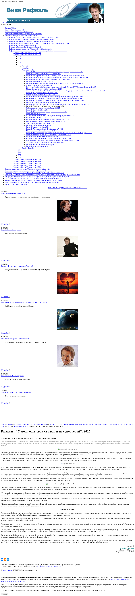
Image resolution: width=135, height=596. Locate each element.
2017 (19, 60)
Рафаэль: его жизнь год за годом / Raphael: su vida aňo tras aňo (31, 41)
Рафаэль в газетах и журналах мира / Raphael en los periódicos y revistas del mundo (38, 51)
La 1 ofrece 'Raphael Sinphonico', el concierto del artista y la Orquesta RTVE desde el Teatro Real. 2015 (61, 87)
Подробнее (5, 224)
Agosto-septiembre (28, 70)
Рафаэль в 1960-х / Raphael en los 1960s (27, 167)
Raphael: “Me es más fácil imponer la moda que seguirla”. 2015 (47, 119)
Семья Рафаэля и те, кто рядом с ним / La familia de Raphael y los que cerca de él (33, 178)
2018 (19, 58)
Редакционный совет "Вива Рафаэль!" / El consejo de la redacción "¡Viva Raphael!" (34, 180)
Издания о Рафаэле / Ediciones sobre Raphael (25, 47)
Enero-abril (25, 66)
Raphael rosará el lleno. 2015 (36, 114)
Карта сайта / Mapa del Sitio (15, 30)
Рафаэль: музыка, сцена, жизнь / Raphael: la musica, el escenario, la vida (34, 37)
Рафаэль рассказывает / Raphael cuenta (22, 45)
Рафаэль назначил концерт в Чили (13, 193)
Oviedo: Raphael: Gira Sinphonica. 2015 (39, 85)
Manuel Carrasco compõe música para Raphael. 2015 (44, 89)
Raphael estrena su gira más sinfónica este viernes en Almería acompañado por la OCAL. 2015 (57, 77)
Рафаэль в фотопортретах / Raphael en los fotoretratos (23, 34)
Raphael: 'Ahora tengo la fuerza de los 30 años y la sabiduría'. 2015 (48, 135)
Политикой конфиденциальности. (49, 566)
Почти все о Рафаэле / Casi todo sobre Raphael (21, 36)
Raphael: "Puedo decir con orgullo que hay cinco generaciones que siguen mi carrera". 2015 (57, 96)
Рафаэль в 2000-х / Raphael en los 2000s (27, 159)
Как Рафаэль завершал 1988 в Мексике (15, 339)
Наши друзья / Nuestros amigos (16, 184)
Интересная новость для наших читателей (16, 392)
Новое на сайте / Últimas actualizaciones (19, 32)
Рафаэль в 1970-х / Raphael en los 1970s (27, 165)
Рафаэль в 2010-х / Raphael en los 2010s (27, 55)
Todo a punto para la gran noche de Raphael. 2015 (43, 108)
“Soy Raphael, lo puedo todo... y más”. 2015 (41, 123)
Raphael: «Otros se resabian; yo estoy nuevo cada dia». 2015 (46, 112)
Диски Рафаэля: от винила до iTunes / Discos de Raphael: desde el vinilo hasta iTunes (34, 173)
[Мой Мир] (8, 559)
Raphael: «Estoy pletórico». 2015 (37, 110)
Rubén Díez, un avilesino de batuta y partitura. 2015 (43, 102)
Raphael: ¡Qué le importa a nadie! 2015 (39, 125)
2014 (19, 150)
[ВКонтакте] (2, 559)
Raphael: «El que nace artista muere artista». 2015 (42, 136)
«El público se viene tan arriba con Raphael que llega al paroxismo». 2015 (51, 116)
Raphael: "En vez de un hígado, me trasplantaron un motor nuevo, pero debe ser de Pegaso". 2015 (59, 133)
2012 (19, 154)
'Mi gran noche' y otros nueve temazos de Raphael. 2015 (45, 142)
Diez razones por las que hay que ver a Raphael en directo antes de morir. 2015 (52, 140)
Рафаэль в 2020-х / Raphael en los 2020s (27, 53)
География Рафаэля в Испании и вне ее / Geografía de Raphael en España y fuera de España (37, 176)
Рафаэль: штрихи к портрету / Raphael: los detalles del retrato (30, 49)
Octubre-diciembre (28, 148)
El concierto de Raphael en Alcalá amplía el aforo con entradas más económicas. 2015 (54, 98)
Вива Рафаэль (7, 570)
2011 (19, 156)
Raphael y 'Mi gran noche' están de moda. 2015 (42, 93)
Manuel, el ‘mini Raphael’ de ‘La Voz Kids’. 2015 (43, 95)
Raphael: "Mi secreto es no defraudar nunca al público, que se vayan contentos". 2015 (54, 72)
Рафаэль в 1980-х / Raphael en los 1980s (27, 163)
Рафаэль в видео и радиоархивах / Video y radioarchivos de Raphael (28, 171)
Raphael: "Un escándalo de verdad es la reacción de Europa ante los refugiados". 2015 (55, 100)
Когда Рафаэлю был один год (11, 230)
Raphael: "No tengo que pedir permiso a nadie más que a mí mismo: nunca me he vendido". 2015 (58, 104)
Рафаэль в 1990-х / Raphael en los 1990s (27, 161)
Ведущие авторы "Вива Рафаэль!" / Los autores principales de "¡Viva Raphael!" (32, 182)
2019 (19, 56)
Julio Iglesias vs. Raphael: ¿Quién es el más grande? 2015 (45, 121)
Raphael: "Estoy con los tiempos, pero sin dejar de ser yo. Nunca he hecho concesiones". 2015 (57, 83)
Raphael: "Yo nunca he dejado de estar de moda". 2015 (44, 129)
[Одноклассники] (5, 559)
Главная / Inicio (10, 28)
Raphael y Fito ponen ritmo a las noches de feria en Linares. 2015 (48, 79)
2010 (19, 157)
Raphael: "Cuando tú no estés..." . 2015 (39, 81)
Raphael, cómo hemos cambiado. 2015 (39, 146)
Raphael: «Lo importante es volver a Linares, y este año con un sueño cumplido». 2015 (55, 76)
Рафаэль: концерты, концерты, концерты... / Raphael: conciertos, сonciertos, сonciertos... (40, 43)
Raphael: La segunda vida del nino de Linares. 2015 (43, 74)
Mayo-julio (25, 68)
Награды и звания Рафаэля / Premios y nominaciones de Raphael (31, 39)
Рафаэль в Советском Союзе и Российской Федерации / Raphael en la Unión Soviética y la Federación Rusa (42, 175)
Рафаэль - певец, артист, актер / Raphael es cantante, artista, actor (27, 169)
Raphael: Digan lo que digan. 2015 (37, 127)
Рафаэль (4, 22)
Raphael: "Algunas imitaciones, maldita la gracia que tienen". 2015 (48, 138)
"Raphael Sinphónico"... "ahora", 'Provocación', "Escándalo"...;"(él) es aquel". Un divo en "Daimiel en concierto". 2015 (66, 91)
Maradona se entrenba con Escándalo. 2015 (40, 131)
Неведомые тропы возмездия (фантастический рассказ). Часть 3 (24, 302)
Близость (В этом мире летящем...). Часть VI (17, 266)
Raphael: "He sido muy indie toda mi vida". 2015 (42, 144)
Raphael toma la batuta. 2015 (36, 117)
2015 (19, 64)
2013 (19, 152)
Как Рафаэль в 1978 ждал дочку (12, 376)
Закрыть (4, 594)
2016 (19, 62)
